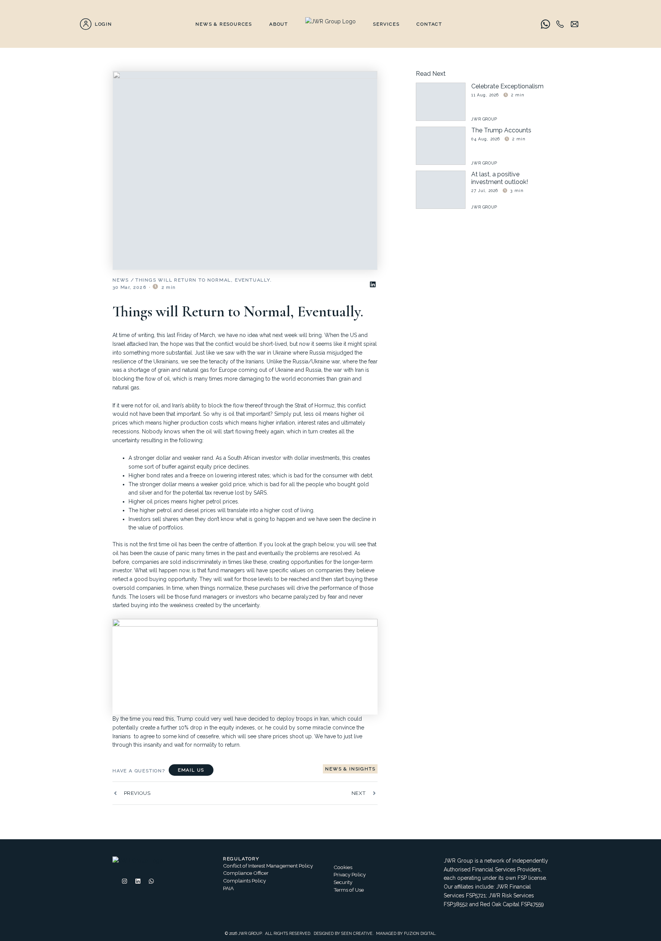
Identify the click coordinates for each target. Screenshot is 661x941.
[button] (372, 284)
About (278, 24)
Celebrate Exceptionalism (507, 86)
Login (103, 24)
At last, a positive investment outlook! (499, 178)
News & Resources (223, 24)
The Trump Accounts (501, 130)
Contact (429, 24)
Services (386, 24)
